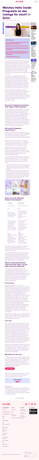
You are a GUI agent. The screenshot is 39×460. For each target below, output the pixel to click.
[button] (2, 2)
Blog (3, 416)
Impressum (13, 409)
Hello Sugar (13, 92)
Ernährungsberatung (6, 411)
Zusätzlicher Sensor (5, 434)
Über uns (4, 409)
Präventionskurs (6, 446)
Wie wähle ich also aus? (13, 56)
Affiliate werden (5, 420)
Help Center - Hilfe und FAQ (23, 410)
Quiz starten (10, 368)
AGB (12, 411)
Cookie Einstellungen (14, 415)
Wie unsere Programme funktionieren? (17, 45)
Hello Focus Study (5, 430)
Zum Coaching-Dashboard (5, 438)
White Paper (5, 444)
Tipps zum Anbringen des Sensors (23, 417)
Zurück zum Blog (20, 398)
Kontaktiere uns (23, 413)
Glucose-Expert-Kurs (6, 441)
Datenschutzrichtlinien (15, 417)
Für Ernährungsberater (6, 423)
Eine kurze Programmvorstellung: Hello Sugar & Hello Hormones (17, 43)
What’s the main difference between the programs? (17, 48)
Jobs (3, 418)
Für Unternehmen (5, 427)
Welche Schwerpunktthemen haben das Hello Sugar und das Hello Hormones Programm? (17, 53)
